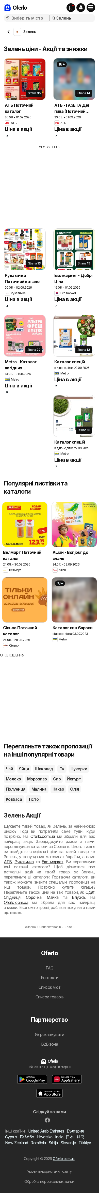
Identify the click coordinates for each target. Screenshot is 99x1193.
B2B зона (49, 1044)
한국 (80, 1136)
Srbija (53, 1142)
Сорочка (33, 897)
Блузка (78, 897)
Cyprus (11, 1136)
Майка (52, 897)
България (75, 1131)
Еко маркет (52, 861)
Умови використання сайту (49, 1171)
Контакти (49, 977)
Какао (58, 789)
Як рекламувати (49, 1034)
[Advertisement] (49, 185)
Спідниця (12, 897)
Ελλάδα (27, 1136)
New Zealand (16, 1142)
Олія (74, 789)
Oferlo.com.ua (42, 836)
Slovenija (68, 1142)
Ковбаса (14, 799)
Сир (57, 778)
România (38, 1142)
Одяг (90, 892)
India (59, 1136)
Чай (9, 768)
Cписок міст (49, 987)
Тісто (33, 799)
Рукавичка (24, 861)
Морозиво (37, 778)
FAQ (49, 967)
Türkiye (84, 1142)
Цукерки (79, 768)
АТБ (8, 861)
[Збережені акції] (71, 7)
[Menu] (91, 7)
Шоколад (44, 768)
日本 (70, 1136)
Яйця (24, 768)
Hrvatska (45, 1136)
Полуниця (15, 789)
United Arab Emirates (46, 1131)
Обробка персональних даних (49, 1181)
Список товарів (50, 996)
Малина (38, 789)
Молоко (13, 778)
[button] (80, 7)
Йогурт (74, 778)
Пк (61, 768)
